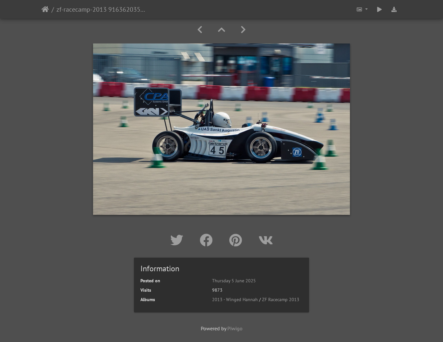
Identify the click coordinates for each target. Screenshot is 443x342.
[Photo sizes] (362, 9)
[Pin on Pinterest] (237, 240)
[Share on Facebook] (208, 240)
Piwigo (235, 328)
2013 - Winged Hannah (235, 299)
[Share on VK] (266, 240)
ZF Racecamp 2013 (280, 299)
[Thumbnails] (221, 29)
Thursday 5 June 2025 (234, 281)
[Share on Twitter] (178, 240)
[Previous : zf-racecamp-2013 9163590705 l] (199, 29)
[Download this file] (394, 9)
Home (45, 9)
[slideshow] (379, 9)
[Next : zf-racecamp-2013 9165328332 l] (243, 29)
